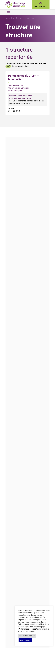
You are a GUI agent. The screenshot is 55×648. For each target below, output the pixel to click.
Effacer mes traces (40, 6)
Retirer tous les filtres (20, 66)
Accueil (9, 18)
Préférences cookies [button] (27, 635)
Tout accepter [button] (25, 640)
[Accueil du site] (15, 4)
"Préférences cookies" (27, 629)
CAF (8, 66)
